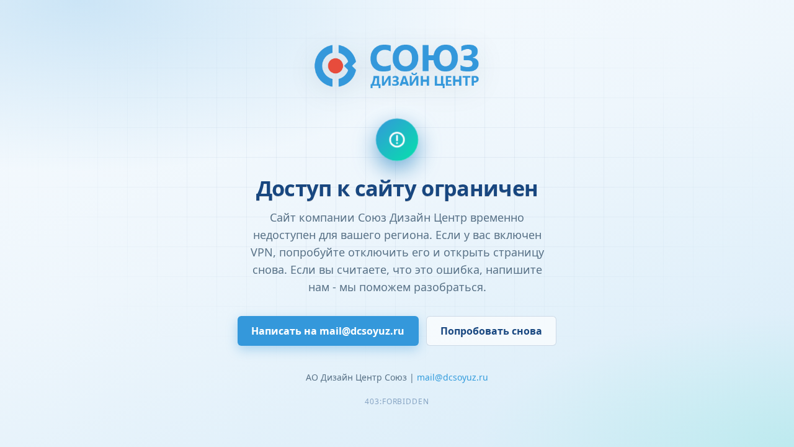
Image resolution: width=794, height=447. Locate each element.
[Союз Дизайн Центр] (397, 65)
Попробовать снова (491, 331)
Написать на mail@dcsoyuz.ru (327, 331)
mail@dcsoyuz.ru (452, 377)
